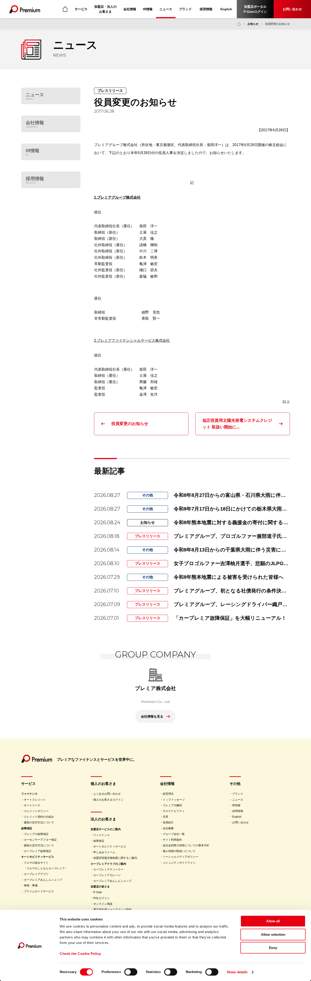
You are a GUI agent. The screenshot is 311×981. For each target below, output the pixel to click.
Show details (237, 972)
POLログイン (101, 898)
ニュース (165, 9)
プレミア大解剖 (172, 805)
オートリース (32, 805)
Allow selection (273, 934)
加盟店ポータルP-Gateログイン (255, 9)
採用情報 (206, 9)
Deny (273, 948)
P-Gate (97, 892)
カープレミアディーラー (108, 869)
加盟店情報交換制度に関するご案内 (115, 858)
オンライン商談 (102, 903)
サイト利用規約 (172, 839)
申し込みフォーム (104, 852)
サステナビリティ (174, 811)
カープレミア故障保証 (37, 851)
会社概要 (168, 828)
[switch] (130, 972)
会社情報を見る (152, 716)
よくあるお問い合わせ (107, 793)
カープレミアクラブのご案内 (108, 863)
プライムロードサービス (39, 891)
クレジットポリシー (36, 811)
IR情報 (148, 9)
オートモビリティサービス (37, 856)
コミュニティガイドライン (179, 862)
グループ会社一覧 (174, 834)
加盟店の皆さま (100, 886)
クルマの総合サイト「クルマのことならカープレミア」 (46, 865)
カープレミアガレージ (107, 875)
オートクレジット (35, 799)
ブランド (185, 9)
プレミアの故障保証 (36, 834)
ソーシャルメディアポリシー (180, 856)
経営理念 (168, 793)
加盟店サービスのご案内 (106, 829)
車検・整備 (31, 885)
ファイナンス (29, 793)
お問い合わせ (292, 9)
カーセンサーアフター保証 (40, 839)
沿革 (165, 816)
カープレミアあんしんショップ (43, 879)
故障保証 (26, 828)
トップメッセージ (174, 799)
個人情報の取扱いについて (179, 851)
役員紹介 (168, 822)
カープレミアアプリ (36, 874)
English (226, 9)
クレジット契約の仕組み (39, 816)
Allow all (273, 921)
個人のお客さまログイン (108, 799)
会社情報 (129, 9)
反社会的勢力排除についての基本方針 (186, 845)
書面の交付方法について (39, 822)
